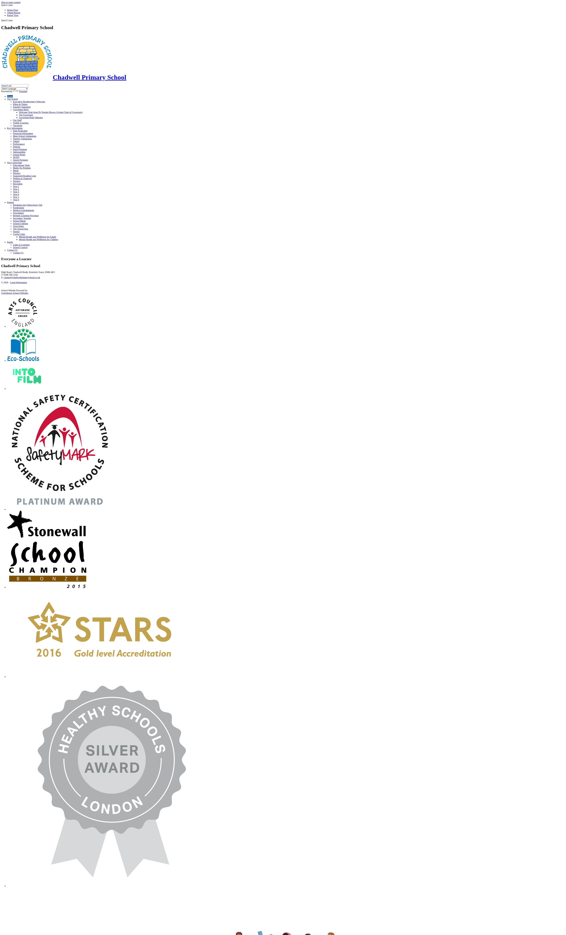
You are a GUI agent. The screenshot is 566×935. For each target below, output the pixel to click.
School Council (20, 247)
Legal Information (18, 282)
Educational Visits (21, 165)
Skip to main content (10, 2)
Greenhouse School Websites (14, 293)
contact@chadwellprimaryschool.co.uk (22, 277)
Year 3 (16, 192)
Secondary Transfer (22, 218)
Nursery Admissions (22, 139)
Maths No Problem (22, 168)
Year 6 (16, 199)
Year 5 (16, 197)
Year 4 (16, 194)
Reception (17, 184)
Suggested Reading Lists (24, 176)
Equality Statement (22, 107)
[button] (13, 20)
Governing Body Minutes (31, 117)
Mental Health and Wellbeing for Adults (37, 237)
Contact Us (12, 250)
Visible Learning (20, 123)
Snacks (16, 231)
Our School (12, 99)
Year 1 (16, 186)
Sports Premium (20, 160)
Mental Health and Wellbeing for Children (38, 239)
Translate (23, 91)
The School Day (20, 229)
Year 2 (16, 189)
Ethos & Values (20, 104)
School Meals (19, 221)
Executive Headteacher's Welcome (29, 101)
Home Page (12, 10)
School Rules (19, 154)
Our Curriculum (14, 162)
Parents (10, 202)
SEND (16, 157)
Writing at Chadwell (22, 178)
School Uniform (20, 223)
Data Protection (20, 131)
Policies (16, 146)
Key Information (15, 128)
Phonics (16, 173)
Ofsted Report (13, 12)
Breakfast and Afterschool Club (27, 205)
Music (16, 170)
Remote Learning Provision (26, 215)
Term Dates (18, 226)
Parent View (13, 15)
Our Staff (17, 120)
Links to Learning (21, 245)
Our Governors (26, 115)
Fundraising (18, 207)
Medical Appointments (23, 210)
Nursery (16, 181)
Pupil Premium (20, 149)
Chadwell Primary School (89, 77)
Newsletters (18, 213)
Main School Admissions (24, 136)
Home (10, 96)
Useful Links (19, 234)
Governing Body (21, 109)
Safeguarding (19, 152)
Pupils (10, 242)
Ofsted (16, 141)
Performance (19, 144)
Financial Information (23, 133)
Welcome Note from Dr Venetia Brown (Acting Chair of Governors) (51, 112)
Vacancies (17, 125)
